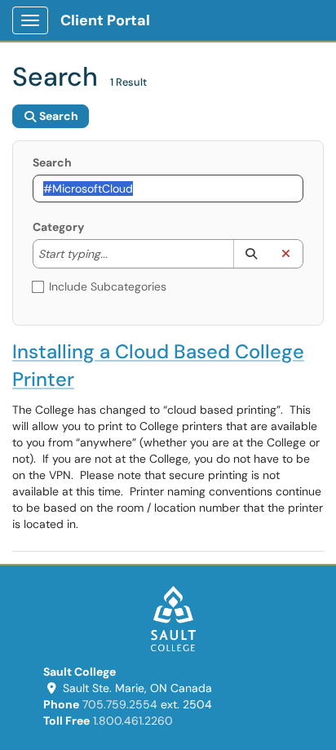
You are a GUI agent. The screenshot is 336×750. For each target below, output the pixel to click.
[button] (250, 254)
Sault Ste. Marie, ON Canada (137, 688)
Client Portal (105, 20)
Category (58, 227)
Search (52, 162)
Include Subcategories (107, 286)
